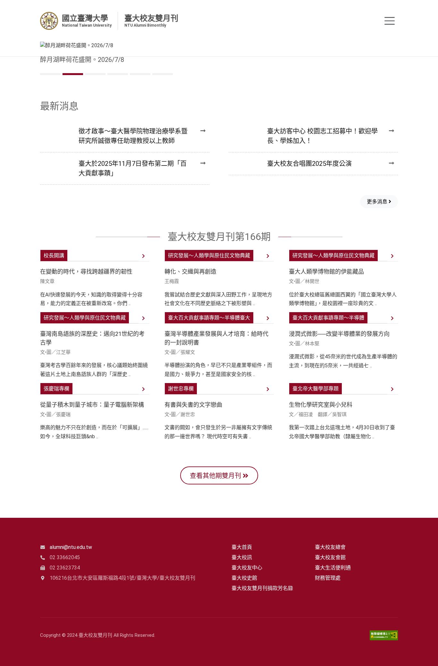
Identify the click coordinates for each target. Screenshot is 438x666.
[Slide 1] (73, 74)
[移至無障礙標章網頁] (384, 635)
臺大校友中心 (247, 568)
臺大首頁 (242, 547)
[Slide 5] (162, 74)
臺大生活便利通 (333, 568)
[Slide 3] (117, 74)
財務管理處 (328, 578)
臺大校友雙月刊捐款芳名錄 (262, 588)
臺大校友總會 (330, 547)
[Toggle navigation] (389, 21)
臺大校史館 (244, 578)
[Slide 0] (50, 74)
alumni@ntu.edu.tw (71, 547)
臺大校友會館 (330, 557)
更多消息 (378, 202)
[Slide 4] (140, 74)
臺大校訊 (242, 557)
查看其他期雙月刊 (216, 476)
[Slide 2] (95, 74)
